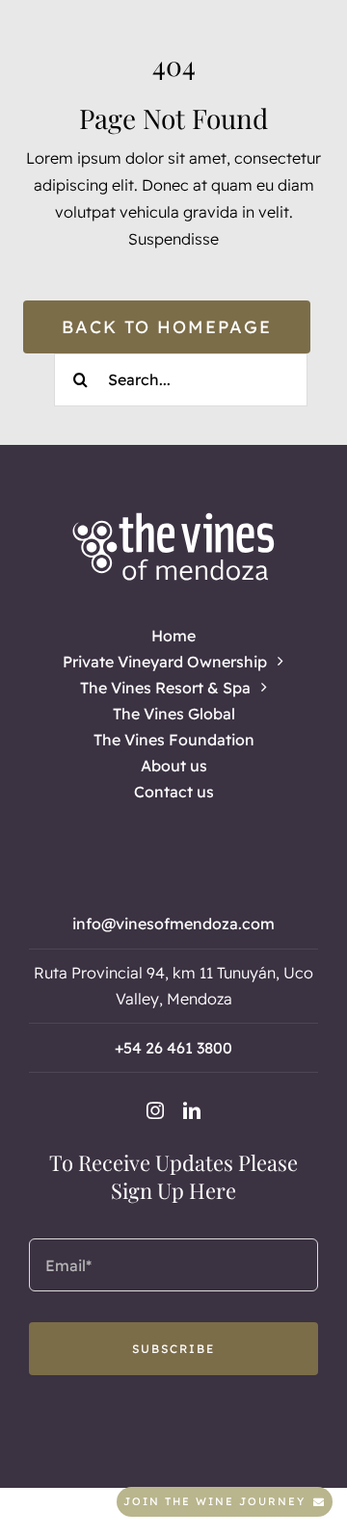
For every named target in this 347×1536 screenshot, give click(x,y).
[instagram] (155, 1110)
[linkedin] (191, 1110)
